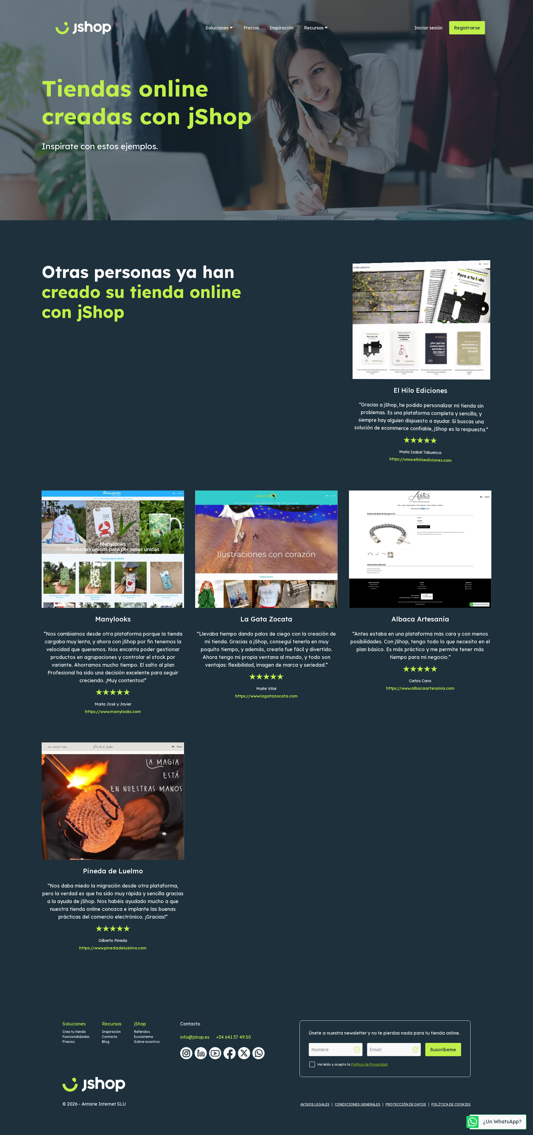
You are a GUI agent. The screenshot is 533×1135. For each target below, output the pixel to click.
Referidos (142, 1032)
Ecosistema (143, 1037)
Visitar (420, 334)
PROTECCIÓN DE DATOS (406, 1104)
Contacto (109, 1037)
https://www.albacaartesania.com (420, 688)
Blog (105, 1042)
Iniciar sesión (428, 28)
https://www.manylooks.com (113, 711)
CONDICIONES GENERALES (357, 1104)
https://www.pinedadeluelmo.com (113, 948)
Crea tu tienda (74, 1032)
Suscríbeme (443, 1049)
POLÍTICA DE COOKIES (451, 1104)
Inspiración (281, 28)
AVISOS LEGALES (315, 1104)
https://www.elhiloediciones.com (420, 459)
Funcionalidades (75, 1037)
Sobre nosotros (147, 1042)
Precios (251, 28)
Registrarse (467, 28)
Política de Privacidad (369, 1064)
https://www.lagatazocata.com (266, 696)
